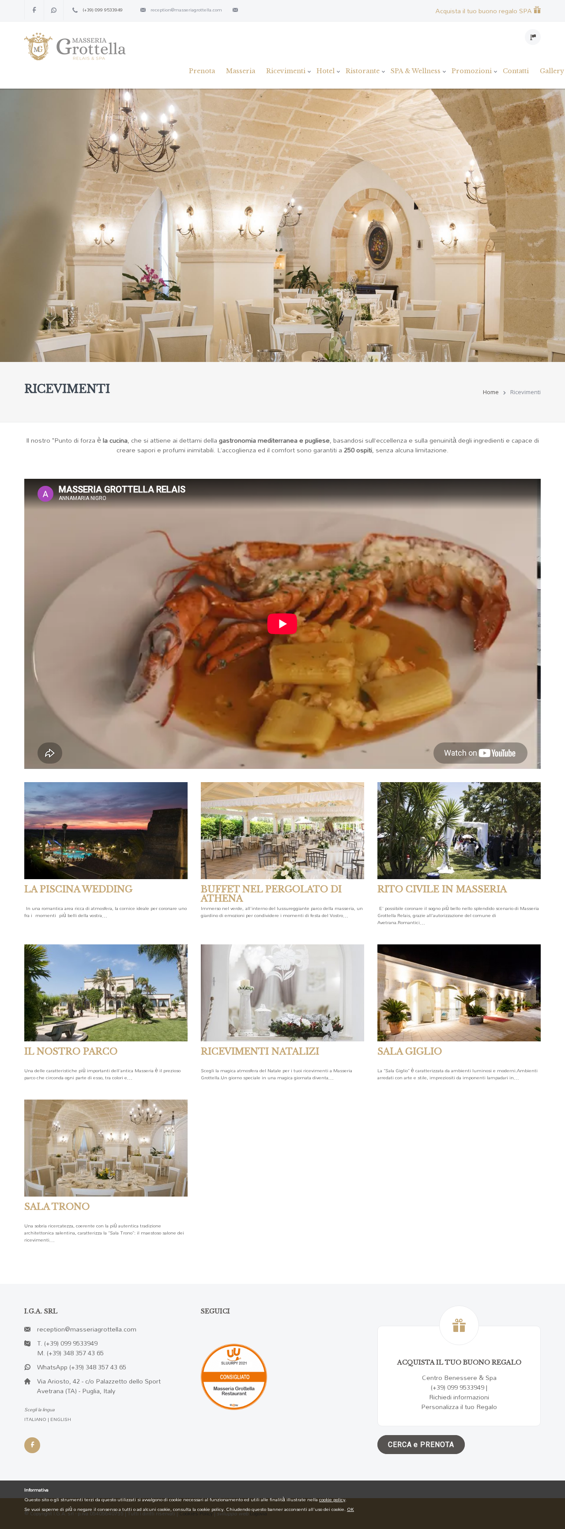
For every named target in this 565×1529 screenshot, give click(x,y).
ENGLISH (60, 1419)
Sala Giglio (409, 1051)
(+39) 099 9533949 (103, 10)
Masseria (240, 71)
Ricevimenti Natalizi (260, 1051)
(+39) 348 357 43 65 (75, 1352)
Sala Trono (57, 1206)
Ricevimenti (285, 71)
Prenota (202, 71)
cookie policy (332, 1499)
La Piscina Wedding (78, 889)
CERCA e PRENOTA (421, 1444)
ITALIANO (35, 1419)
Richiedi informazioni (459, 1397)
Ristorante (363, 71)
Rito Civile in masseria (442, 889)
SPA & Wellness (416, 71)
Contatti (516, 71)
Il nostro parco (70, 1051)
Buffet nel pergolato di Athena (271, 894)
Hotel (325, 71)
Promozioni (472, 71)
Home (491, 392)
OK (350, 1509)
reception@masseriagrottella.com (186, 10)
